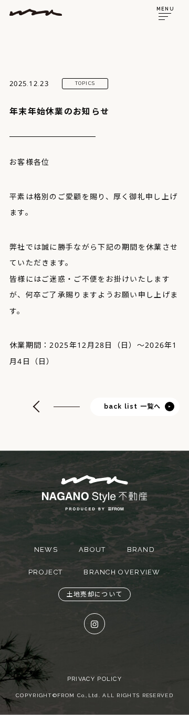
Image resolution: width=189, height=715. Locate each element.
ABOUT (92, 549)
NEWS (46, 549)
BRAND (141, 549)
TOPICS (85, 83)
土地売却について (94, 594)
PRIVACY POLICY (94, 679)
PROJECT (45, 572)
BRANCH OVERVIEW (122, 572)
